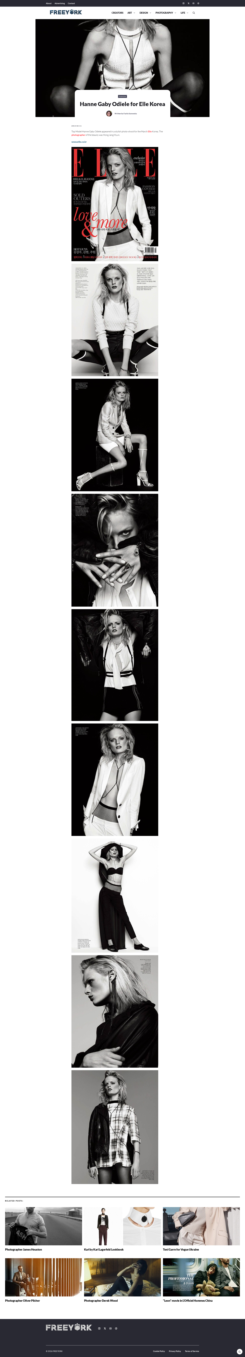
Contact (71, 3)
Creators (117, 12)
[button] (193, 13)
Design (144, 12)
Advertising (60, 3)
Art (129, 12)
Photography (164, 12)
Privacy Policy (175, 1351)
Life (183, 12)
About (49, 3)
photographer (78, 134)
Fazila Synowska (130, 113)
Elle (150, 131)
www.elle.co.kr (79, 141)
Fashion (122, 96)
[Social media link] (183, 3)
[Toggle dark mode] (239, 1351)
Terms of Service (192, 1351)
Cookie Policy (159, 1351)
